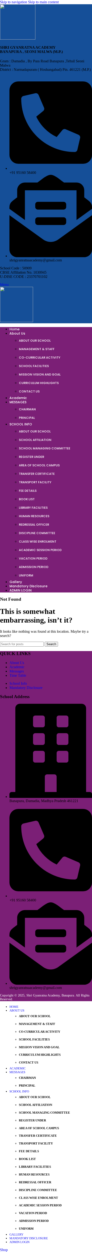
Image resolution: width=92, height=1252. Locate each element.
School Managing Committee (44, 448)
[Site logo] (17, 38)
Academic (17, 667)
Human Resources (34, 516)
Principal (27, 418)
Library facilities (33, 507)
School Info (18, 683)
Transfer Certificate (37, 474)
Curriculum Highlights (39, 383)
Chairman (27, 409)
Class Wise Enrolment (37, 541)
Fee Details (28, 490)
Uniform (26, 575)
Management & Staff (36, 349)
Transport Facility (35, 482)
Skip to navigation (14, 2)
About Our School (35, 340)
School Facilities (34, 366)
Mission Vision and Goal (40, 374)
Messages (16, 671)
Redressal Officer (34, 524)
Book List (27, 499)
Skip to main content (43, 2)
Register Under (31, 457)
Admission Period (33, 567)
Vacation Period (33, 558)
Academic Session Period (40, 550)
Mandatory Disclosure (25, 688)
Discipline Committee (37, 533)
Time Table (17, 675)
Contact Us (29, 391)
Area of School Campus (39, 465)
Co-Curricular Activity (39, 357)
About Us (16, 663)
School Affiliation (35, 440)
